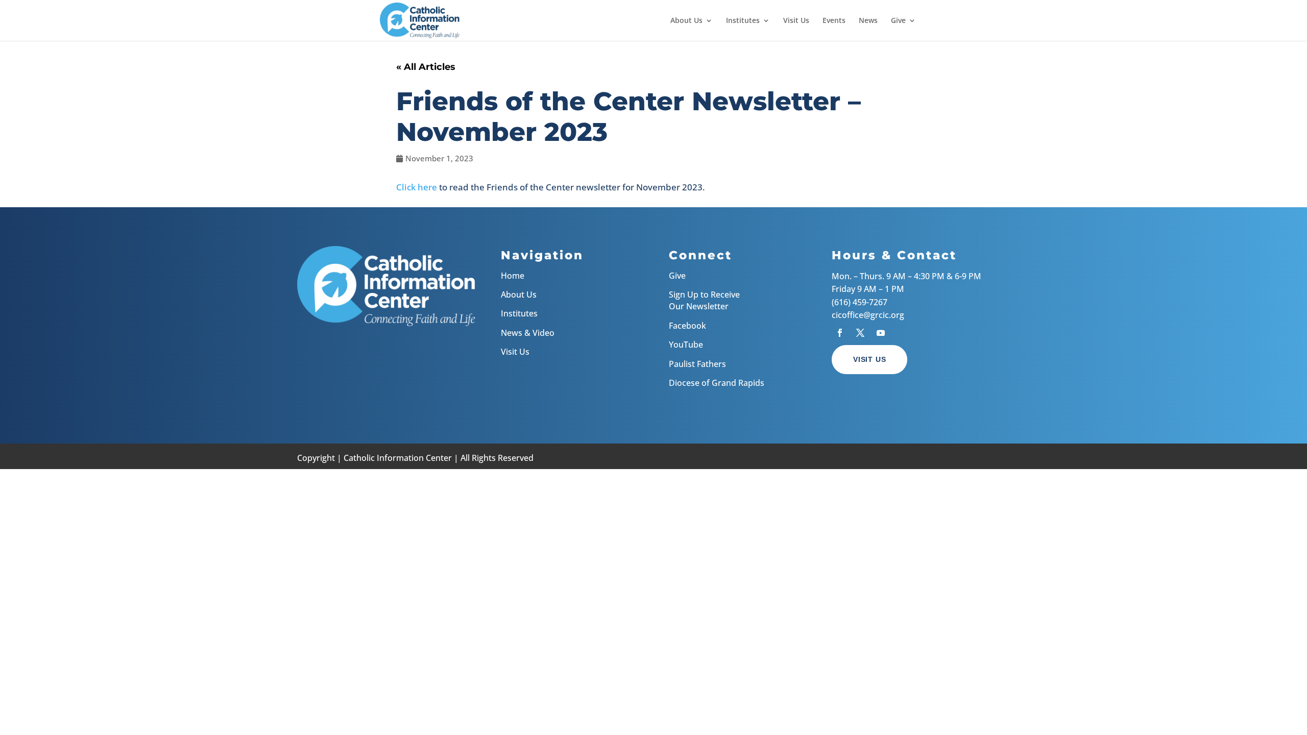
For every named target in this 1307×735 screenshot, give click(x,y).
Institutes (743, 21)
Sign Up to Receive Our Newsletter (704, 300)
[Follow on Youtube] (881, 333)
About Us (686, 21)
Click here (416, 187)
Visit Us (796, 21)
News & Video (527, 332)
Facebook (687, 325)
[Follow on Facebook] (840, 333)
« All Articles (425, 66)
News (868, 21)
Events (833, 21)
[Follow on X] (860, 333)
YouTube (686, 344)
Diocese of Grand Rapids (716, 382)
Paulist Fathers (697, 364)
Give (898, 21)
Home (512, 275)
